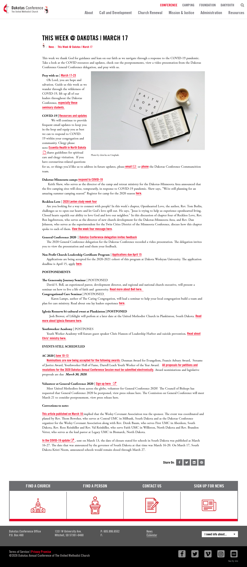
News (51, 47)
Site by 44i (233, 561)
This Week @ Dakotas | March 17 (75, 47)
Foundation (207, 5)
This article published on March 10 (63, 414)
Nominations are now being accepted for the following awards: (83, 360)
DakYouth (227, 5)
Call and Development (115, 12)
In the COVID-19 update (56, 440)
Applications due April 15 (127, 254)
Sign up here (104, 383)
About (89, 12)
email (128, 166)
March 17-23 (68, 75)
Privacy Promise (41, 552)
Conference (168, 5)
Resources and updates (73, 116)
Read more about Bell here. (127, 289)
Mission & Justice (181, 12)
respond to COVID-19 (90, 179)
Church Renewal (150, 12)
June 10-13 (62, 355)
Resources (236, 12)
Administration (211, 12)
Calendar (151, 535)
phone (145, 166)
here (138, 193)
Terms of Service (19, 552)
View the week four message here (92, 229)
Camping (188, 5)
